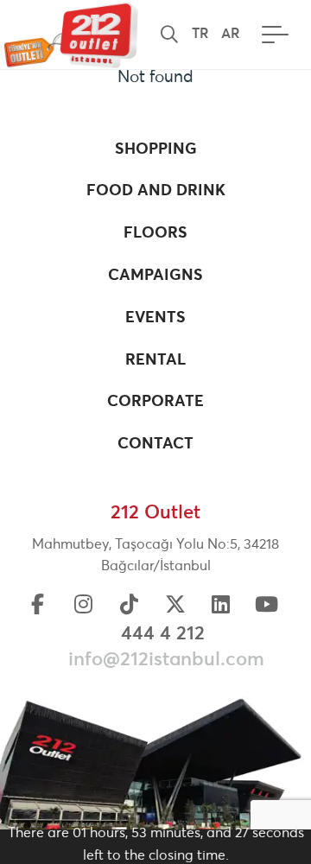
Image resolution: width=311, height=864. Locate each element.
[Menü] (271, 34)
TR (200, 34)
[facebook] (38, 606)
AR (230, 34)
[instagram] (84, 606)
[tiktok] (130, 606)
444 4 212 (163, 634)
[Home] (69, 34)
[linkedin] (221, 606)
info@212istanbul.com (166, 660)
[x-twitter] (175, 606)
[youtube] (267, 606)
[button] (169, 34)
